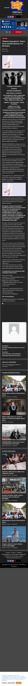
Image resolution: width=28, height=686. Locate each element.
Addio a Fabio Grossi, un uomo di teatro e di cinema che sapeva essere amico (13, 418)
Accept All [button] (19, 682)
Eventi (4, 389)
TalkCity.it (17, 12)
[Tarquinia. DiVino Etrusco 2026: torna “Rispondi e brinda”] (14, 462)
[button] (6, 32)
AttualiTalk (5, 413)
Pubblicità (19, 552)
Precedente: (13, 347)
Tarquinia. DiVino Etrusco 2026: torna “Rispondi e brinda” (13, 472)
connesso (10, 364)
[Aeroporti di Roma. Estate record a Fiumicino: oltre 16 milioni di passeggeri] (14, 485)
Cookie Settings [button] (11, 682)
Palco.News (4, 38)
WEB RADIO (19, 32)
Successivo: (11, 353)
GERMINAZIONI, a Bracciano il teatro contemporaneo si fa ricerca (13, 443)
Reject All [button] (4, 682)
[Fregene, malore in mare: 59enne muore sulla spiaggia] (14, 534)
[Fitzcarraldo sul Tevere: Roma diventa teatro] (14, 383)
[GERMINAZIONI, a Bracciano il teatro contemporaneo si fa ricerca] (14, 432)
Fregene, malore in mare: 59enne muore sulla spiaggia (12, 544)
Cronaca (5, 540)
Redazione (5, 422)
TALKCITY (5, 49)
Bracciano (5, 438)
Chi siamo (13, 552)
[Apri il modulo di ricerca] (9, 32)
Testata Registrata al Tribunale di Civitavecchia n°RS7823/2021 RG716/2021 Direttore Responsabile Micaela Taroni (13, 556)
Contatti (8, 552)
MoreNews (22, 564)
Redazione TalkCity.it (7, 396)
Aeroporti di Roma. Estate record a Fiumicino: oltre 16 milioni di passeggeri (12, 496)
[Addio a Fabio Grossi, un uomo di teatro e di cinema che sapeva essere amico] (14, 407)
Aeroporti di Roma (7, 491)
